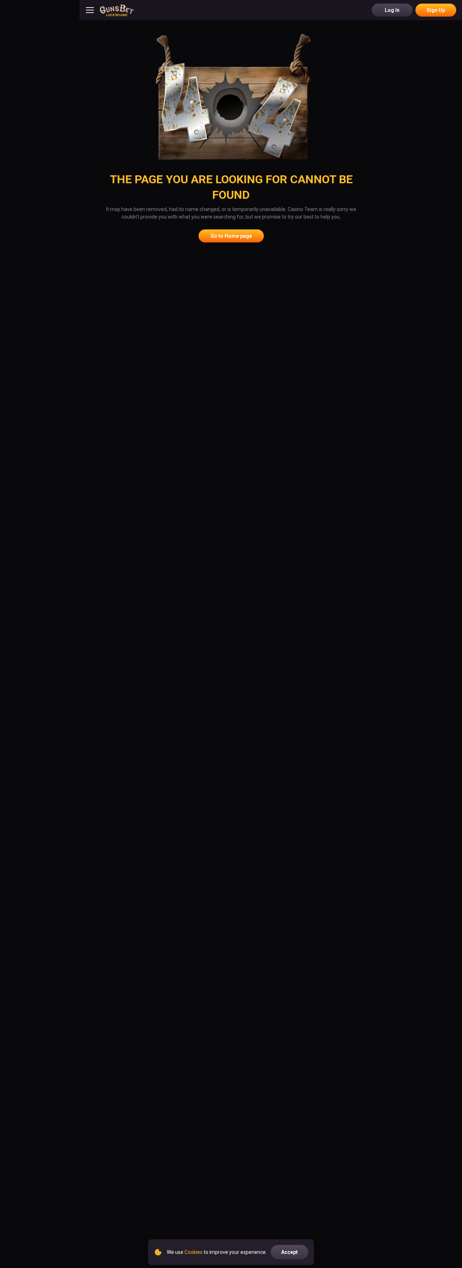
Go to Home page (231, 236)
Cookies (193, 1252)
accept (289, 1252)
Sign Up (436, 10)
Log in (392, 10)
